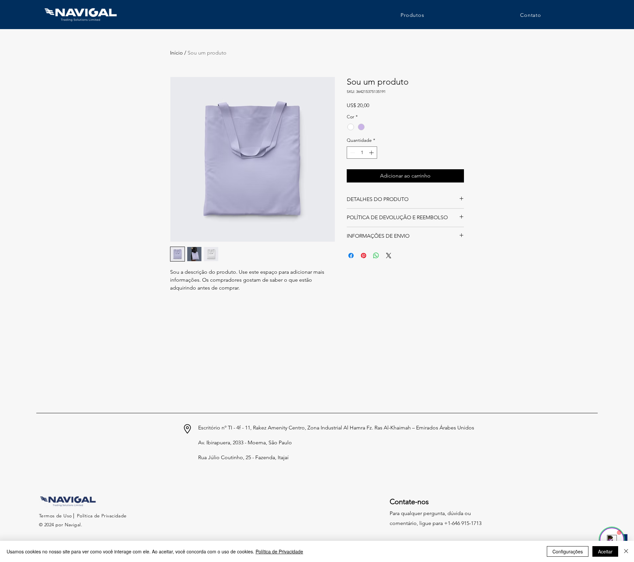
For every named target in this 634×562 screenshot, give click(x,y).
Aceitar (605, 551)
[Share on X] (389, 256)
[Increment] (372, 152)
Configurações (567, 551)
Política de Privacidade (279, 551)
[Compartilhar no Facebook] (351, 256)
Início (176, 53)
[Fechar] (626, 551)
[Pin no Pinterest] (364, 256)
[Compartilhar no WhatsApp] (376, 256)
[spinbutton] (362, 152)
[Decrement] (352, 152)
